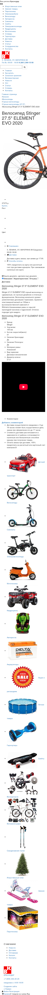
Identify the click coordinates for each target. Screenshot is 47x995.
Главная (8, 70)
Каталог (12, 955)
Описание (8, 278)
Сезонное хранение (13, 75)
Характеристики (21, 278)
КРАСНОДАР (9, 975)
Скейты (41, 758)
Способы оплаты (16, 261)
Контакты (9, 90)
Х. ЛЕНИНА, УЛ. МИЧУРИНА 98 (15, 60)
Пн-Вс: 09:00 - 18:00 (10, 62)
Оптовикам (13, 952)
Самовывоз (13, 246)
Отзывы (33, 278)
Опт (6, 83)
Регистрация (14, 991)
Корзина (7, 994)
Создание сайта (10, 986)
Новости (8, 80)
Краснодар (14, 1)
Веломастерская (12, 78)
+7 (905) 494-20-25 (11, 979)
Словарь (8, 88)
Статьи (8, 85)
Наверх (8, 989)
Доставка (13, 254)
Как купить (9, 73)
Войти (6, 991)
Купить (4, 205)
